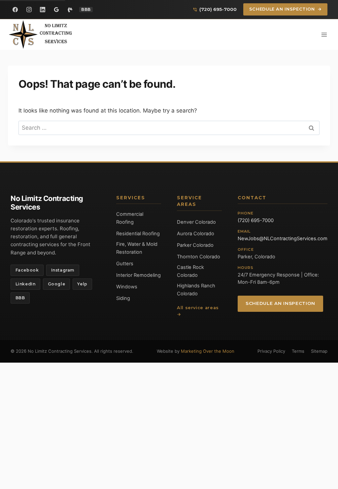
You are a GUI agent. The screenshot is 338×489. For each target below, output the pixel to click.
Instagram (62, 270)
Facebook (27, 270)
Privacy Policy (271, 351)
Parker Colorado (195, 245)
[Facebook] (15, 9)
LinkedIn (26, 283)
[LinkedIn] (42, 9)
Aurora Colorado (195, 234)
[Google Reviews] (56, 9)
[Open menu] (324, 34)
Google (56, 283)
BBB (20, 297)
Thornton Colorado (198, 257)
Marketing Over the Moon (207, 351)
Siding (123, 298)
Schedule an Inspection (285, 9)
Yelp (82, 283)
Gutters (124, 264)
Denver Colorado (196, 222)
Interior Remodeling (138, 275)
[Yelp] (70, 9)
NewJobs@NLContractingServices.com (282, 239)
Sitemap (319, 351)
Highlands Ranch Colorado (196, 290)
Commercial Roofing (129, 218)
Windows (126, 287)
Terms (298, 351)
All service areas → (198, 311)
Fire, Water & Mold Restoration (136, 248)
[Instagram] (29, 9)
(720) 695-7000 (256, 220)
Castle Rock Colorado (190, 271)
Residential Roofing (138, 234)
